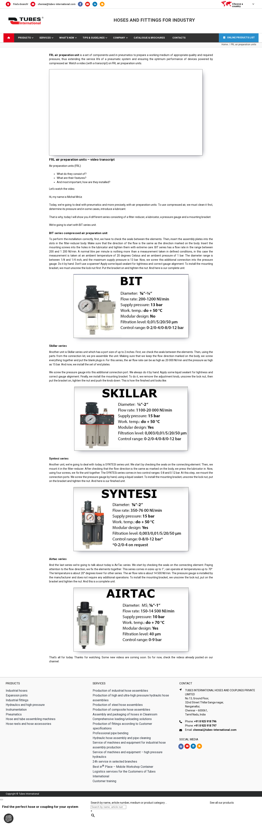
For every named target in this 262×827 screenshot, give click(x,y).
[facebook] (181, 746)
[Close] (1, 799)
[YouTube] (88, 4)
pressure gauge (171, 217)
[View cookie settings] (8, 818)
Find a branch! (20, 4)
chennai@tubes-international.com (56, 4)
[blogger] (199, 746)
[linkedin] (193, 746)
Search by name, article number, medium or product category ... (129, 802)
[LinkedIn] (96, 4)
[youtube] (187, 746)
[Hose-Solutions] (103, 4)
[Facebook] (81, 4)
